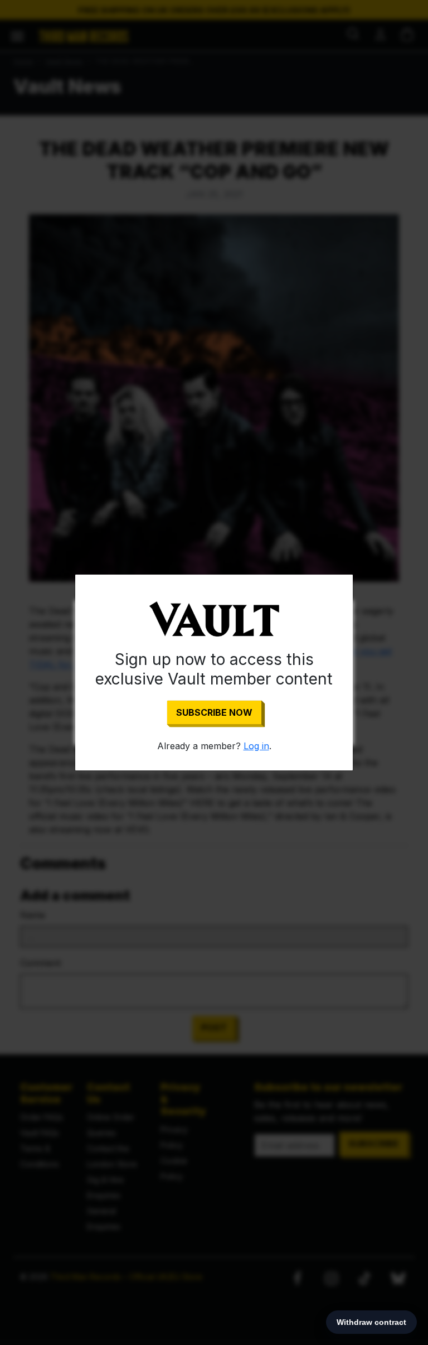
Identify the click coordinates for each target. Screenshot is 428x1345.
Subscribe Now (214, 712)
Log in (256, 745)
